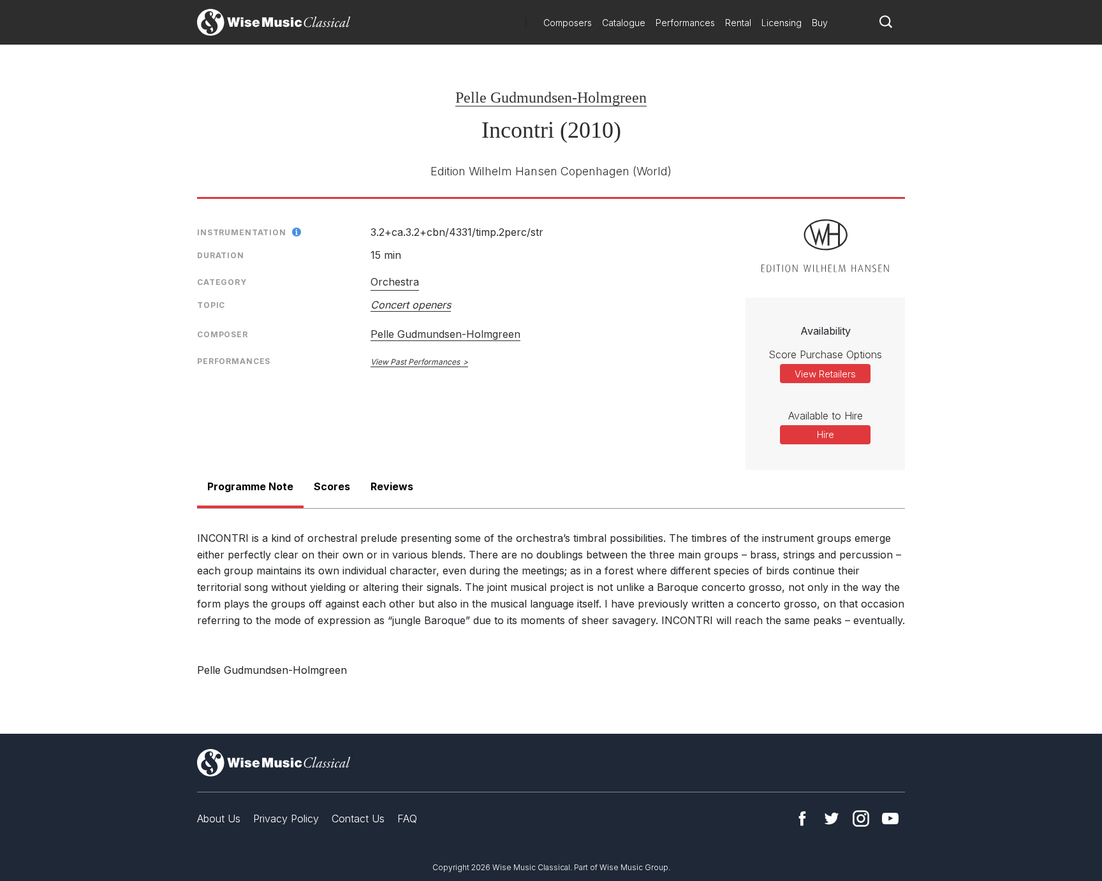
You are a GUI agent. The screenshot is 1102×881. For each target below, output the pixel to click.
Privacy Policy (286, 818)
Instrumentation (241, 232)
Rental (738, 22)
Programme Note (250, 486)
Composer (222, 334)
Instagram (861, 818)
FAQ (407, 818)
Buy (820, 22)
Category (222, 282)
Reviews (392, 486)
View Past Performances (415, 362)
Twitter (831, 818)
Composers (567, 22)
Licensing (781, 22)
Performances (685, 22)
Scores (332, 486)
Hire (825, 434)
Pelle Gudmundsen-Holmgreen (551, 97)
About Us (218, 818)
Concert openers (411, 304)
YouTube (890, 818)
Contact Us (358, 818)
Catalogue (623, 22)
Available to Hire (825, 415)
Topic (211, 305)
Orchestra (395, 281)
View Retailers (825, 374)
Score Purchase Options (825, 354)
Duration (220, 255)
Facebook (802, 818)
